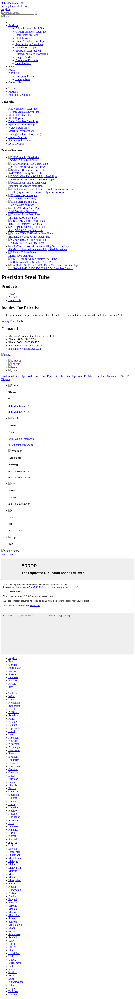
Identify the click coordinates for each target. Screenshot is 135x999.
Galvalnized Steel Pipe (119, 376)
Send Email (7, 553)
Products (13, 25)
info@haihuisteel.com (29, 348)
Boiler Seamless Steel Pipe (30, 41)
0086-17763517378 (19, 477)
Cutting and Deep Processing (31, 53)
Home (11, 22)
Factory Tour (22, 79)
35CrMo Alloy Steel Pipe (22, 160)
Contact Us (14, 82)
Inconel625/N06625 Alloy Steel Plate (29, 236)
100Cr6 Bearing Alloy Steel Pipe (26, 166)
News (11, 66)
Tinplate (5, 379)
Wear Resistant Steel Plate (92, 376)
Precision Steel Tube (19, 94)
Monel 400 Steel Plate (20, 255)
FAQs (11, 69)
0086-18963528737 (19, 412)
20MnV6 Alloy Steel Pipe (22, 211)
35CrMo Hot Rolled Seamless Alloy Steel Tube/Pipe (37, 249)
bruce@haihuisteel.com (30, 345)
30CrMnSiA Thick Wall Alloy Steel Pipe (31, 179)
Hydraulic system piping (22, 198)
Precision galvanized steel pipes (25, 185)
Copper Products (24, 57)
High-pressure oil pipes (21, 204)
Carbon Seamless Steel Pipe (30, 31)
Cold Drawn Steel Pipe (39, 376)
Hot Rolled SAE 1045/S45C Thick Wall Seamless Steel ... (40, 268)
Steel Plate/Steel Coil (27, 34)
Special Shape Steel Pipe (29, 44)
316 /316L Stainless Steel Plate (25, 223)
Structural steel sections (28, 50)
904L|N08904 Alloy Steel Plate (25, 230)
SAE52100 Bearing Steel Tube (25, 173)
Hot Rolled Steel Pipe (65, 376)
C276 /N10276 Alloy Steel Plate (26, 242)
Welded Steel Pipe (25, 47)
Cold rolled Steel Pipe (13, 376)
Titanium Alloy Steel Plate (22, 217)
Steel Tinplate (23, 37)
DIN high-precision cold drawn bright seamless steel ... (38, 192)
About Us (13, 72)
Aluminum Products (26, 60)
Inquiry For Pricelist (12, 321)
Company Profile (24, 76)
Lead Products (23, 63)
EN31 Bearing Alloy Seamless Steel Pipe (31, 261)
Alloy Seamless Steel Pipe (29, 28)
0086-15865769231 (19, 406)
